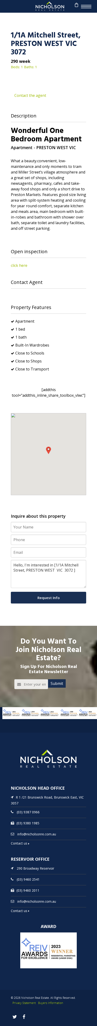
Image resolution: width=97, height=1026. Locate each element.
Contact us (19, 843)
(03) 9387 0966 (28, 812)
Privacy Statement (24, 1003)
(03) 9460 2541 (28, 879)
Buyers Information (50, 1003)
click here (19, 265)
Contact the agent (30, 95)
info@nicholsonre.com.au (36, 834)
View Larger (8, 721)
